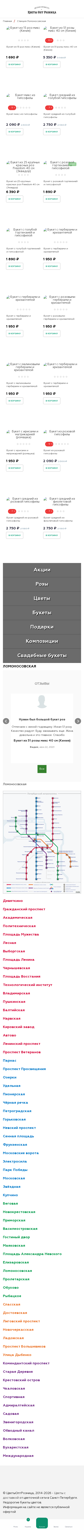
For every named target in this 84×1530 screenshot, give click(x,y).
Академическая (17, 917)
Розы (42, 584)
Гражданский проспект (24, 909)
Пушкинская (14, 1002)
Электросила (15, 1161)
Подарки (42, 627)
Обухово (11, 1287)
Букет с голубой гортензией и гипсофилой (23, 250)
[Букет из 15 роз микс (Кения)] (23, 30)
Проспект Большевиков (24, 1346)
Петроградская (17, 1111)
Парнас (9, 1060)
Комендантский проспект (26, 1363)
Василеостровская (20, 1229)
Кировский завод (18, 1027)
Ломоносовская (17, 1271)
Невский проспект (19, 1128)
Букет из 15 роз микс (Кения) (23, 47)
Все (42, 769)
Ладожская (13, 1338)
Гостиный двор (16, 1237)
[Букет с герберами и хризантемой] (60, 232)
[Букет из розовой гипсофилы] (60, 434)
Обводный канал (18, 1430)
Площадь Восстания (21, 976)
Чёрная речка (15, 1102)
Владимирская (16, 993)
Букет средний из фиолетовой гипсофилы (58, 519)
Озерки (9, 1077)
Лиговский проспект (21, 1321)
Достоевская (15, 1313)
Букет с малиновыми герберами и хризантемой (21, 385)
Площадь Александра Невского (32, 1254)
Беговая (10, 1203)
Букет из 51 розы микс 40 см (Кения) (60, 48)
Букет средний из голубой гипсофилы (59, 116)
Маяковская (14, 1245)
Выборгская (14, 951)
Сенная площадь (18, 1136)
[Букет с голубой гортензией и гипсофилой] (23, 235)
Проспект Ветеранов (22, 1052)
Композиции (42, 641)
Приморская (14, 1220)
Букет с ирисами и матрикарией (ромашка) (20, 452)
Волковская (14, 1439)
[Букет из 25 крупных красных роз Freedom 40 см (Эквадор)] (23, 171)
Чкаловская (14, 1388)
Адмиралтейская (19, 1405)
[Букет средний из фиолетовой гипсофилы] (60, 504)
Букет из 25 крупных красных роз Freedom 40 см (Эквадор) (22, 184)
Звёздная (12, 1187)
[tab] (19, 40)
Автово (9, 1035)
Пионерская (14, 1094)
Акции (42, 570)
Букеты (42, 612)
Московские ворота (21, 1153)
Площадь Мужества (21, 934)
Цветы (42, 598)
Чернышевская (16, 968)
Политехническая (19, 926)
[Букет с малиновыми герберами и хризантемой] (23, 370)
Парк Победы (15, 1170)
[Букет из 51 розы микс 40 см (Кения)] (60, 30)
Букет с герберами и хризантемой (56, 250)
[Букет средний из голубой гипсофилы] (60, 98)
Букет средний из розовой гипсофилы (22, 519)
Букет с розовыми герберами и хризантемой (59, 317)
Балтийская (14, 1010)
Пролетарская (16, 1279)
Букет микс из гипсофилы (21, 114)
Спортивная (14, 1397)
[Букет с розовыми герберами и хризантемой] (60, 302)
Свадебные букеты (42, 655)
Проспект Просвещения (24, 1069)
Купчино (10, 1195)
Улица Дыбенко (17, 1355)
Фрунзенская (15, 1145)
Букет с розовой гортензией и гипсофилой (61, 183)
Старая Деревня (18, 1372)
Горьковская (14, 1119)
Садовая (11, 1414)
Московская (14, 1178)
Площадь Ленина (19, 960)
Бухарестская (16, 1447)
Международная (18, 1456)
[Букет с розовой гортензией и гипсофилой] (60, 168)
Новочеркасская (18, 1330)
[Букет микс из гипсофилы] (23, 98)
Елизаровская (16, 1262)
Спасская (11, 1304)
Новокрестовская (19, 1212)
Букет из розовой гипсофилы (54, 452)
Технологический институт (27, 985)
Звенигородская (18, 1422)
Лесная (9, 943)
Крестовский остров (21, 1380)
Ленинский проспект (21, 1044)
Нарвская (12, 1018)
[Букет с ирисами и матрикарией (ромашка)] (23, 437)
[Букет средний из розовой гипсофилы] (23, 501)
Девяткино (13, 901)
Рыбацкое (12, 1296)
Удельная (12, 1086)
